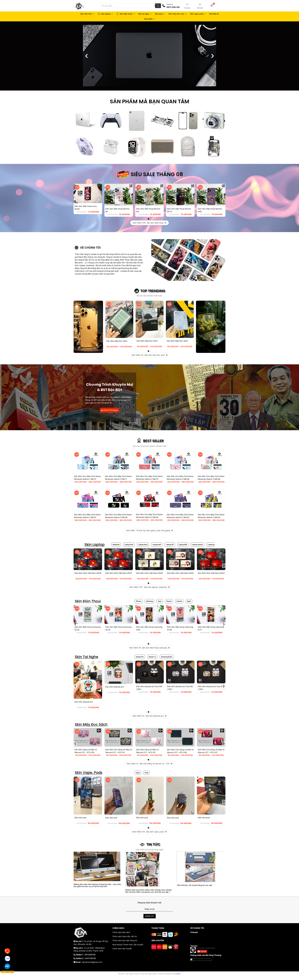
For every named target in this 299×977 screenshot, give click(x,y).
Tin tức (153, 844)
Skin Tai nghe (86, 656)
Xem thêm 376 (148, 223)
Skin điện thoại (126, 14)
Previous (75, 201)
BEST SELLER (153, 440)
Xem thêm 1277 (148, 587)
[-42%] (88, 814)
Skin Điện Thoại (88, 601)
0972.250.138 (173, 7)
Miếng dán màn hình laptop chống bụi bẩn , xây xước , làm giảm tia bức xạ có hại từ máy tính (98, 885)
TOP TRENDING (152, 290)
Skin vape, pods (196, 14)
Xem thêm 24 (148, 716)
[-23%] (88, 569)
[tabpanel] (87, 200)
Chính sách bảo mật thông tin (124, 940)
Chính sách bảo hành (121, 932)
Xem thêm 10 (148, 763)
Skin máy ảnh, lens (176, 14)
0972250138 (90, 955)
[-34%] (88, 698)
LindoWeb (177, 974)
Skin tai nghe (143, 14)
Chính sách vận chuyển (122, 948)
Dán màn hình (86, 14)
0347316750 (90, 958)
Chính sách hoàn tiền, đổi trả (124, 936)
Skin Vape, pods (88, 772)
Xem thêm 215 (148, 832)
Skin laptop (105, 14)
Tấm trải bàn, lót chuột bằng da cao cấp (194, 885)
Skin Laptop (94, 544)
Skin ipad (159, 14)
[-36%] (119, 337)
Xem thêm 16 (148, 648)
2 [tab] (150, 218)
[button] (86, 56)
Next (223, 201)
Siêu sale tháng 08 (157, 174)
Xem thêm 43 (148, 355)
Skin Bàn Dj (214, 14)
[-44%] (88, 202)
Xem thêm (148, 530)
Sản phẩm (148, 19)
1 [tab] (148, 219)
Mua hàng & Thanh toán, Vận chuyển (127, 944)
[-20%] (87, 472)
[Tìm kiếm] (158, 5)
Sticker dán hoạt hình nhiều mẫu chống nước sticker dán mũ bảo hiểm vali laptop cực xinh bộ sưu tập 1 (148, 891)
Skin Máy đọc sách (91, 724)
